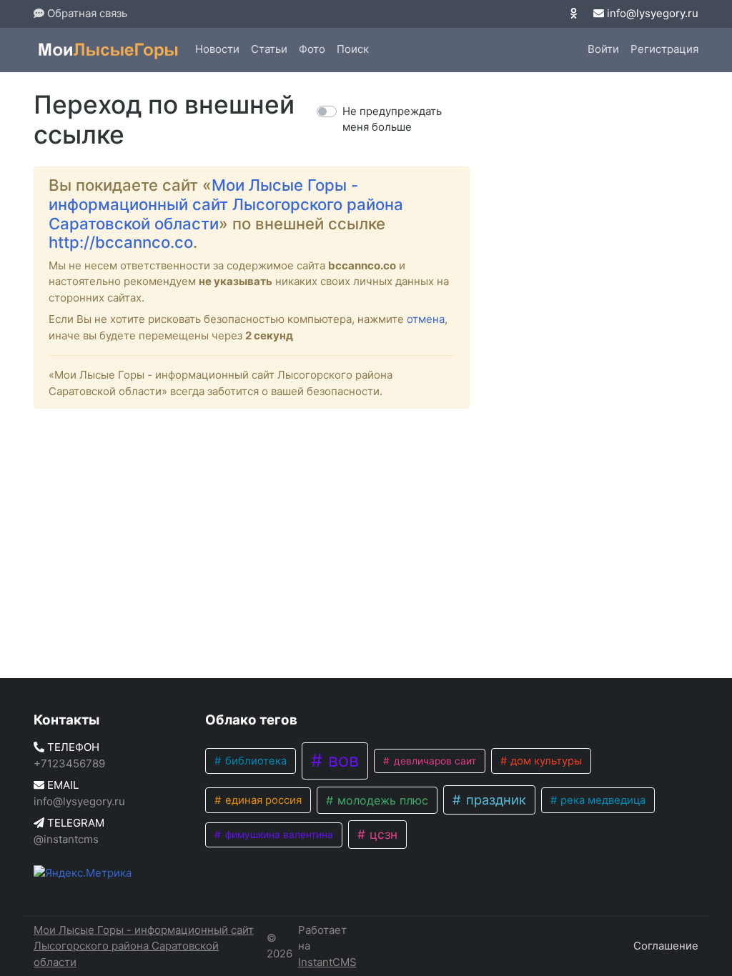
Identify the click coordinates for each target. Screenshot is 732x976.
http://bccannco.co (121, 242)
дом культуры (545, 761)
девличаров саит (433, 761)
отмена (426, 319)
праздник (494, 799)
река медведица (602, 800)
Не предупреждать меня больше (392, 119)
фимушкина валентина (277, 834)
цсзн (381, 834)
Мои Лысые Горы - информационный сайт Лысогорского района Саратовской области (226, 204)
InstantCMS (327, 962)
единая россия (262, 800)
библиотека (254, 761)
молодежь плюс (381, 800)
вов (341, 760)
